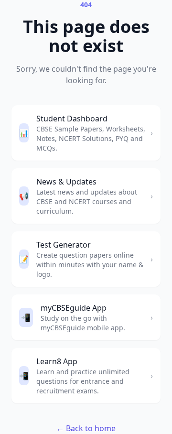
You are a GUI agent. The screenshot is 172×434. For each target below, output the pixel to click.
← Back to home (86, 428)
